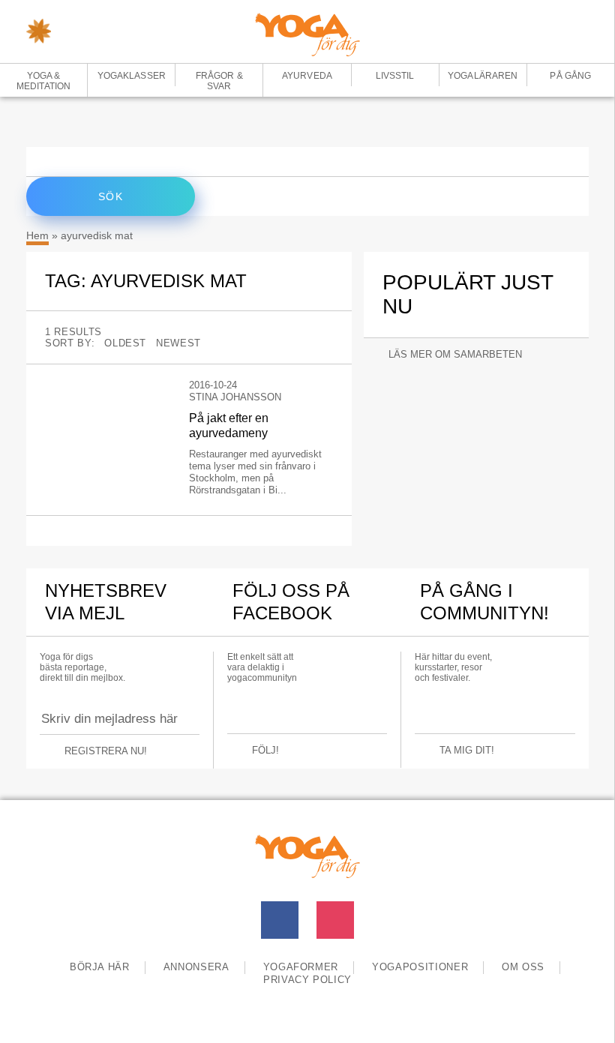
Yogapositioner (420, 967)
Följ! (265, 750)
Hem (37, 235)
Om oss (523, 967)
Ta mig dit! (467, 750)
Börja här (100, 967)
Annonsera (197, 967)
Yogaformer (301, 967)
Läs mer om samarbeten (455, 354)
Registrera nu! (105, 751)
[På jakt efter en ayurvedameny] (105, 385)
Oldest (125, 343)
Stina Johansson (235, 397)
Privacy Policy (307, 979)
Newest (178, 343)
